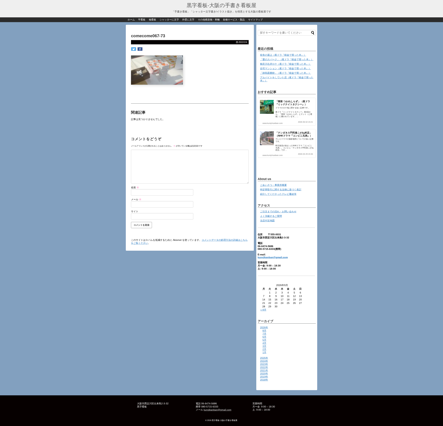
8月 (264, 330)
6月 (264, 336)
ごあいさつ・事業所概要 (273, 185)
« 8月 (263, 309)
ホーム (131, 19)
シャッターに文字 (169, 19)
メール (136, 199)
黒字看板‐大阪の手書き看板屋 (221, 5)
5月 (264, 340)
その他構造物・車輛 (209, 19)
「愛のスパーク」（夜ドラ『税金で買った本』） (286, 59)
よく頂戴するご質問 (271, 216)
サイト (134, 211)
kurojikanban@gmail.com (273, 257)
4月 (264, 343)
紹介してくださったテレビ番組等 (278, 194)
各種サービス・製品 (234, 19)
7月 (264, 333)
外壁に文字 (188, 19)
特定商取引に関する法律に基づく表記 (280, 189)
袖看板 (152, 19)
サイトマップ (255, 19)
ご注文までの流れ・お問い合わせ (278, 211)
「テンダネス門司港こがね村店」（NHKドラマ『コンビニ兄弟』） (293, 134)
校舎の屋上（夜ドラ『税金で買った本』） (283, 55)
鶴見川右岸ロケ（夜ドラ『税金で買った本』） (285, 64)
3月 (264, 346)
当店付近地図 (267, 220)
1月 (264, 352)
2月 (264, 349)
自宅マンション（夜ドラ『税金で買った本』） (285, 68)
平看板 (141, 19)
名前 (135, 187)
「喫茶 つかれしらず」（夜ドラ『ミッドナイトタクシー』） (292, 103)
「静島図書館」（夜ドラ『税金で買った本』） (285, 73)
